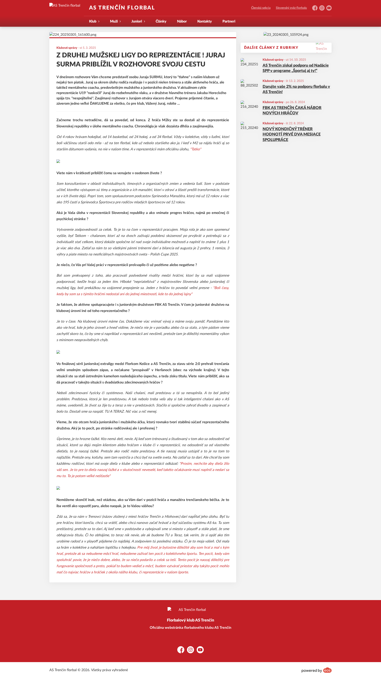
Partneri (228, 21)
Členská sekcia (261, 7)
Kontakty (204, 21)
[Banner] (285, 34)
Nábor (182, 21)
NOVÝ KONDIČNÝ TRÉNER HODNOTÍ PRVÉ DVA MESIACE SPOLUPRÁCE (292, 134)
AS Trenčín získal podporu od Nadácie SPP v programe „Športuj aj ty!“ (296, 68)
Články (161, 21)
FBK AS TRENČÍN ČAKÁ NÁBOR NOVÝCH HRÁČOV (292, 110)
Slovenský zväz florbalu (291, 7)
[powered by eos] (317, 670)
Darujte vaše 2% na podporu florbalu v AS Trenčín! (296, 89)
